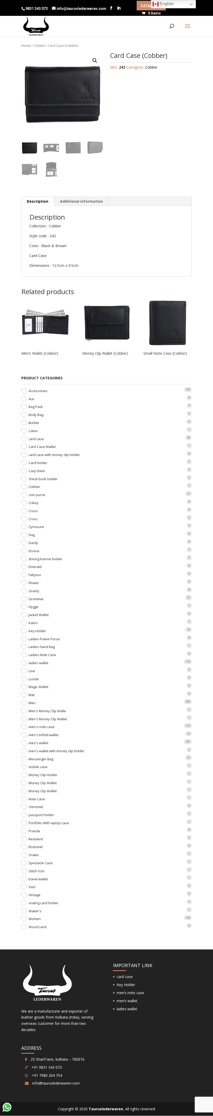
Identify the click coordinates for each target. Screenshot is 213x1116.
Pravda (34, 831)
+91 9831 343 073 (46, 1067)
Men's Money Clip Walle (47, 711)
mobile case (38, 766)
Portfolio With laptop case (49, 823)
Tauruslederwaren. (106, 1108)
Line (32, 671)
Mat (32, 694)
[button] (94, 60)
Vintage (35, 895)
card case (36, 439)
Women (35, 918)
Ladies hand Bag (42, 646)
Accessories (38, 390)
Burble (34, 422)
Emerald (35, 566)
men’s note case (130, 992)
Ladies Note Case (42, 654)
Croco (33, 511)
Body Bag (36, 414)
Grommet (36, 599)
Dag (32, 534)
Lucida (34, 679)
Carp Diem (37, 470)
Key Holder (37, 631)
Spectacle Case (41, 863)
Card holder (38, 462)
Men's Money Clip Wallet (48, 719)
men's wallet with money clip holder (56, 751)
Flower (34, 582)
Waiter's (35, 911)
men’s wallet (127, 1000)
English (166, 4)
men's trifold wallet (43, 734)
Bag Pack (36, 406)
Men (32, 703)
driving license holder (45, 559)
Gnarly (34, 591)
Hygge (33, 606)
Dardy (33, 542)
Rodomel (36, 846)
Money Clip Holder (43, 774)
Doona (34, 551)
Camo (33, 430)
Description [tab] (37, 201)
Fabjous (35, 574)
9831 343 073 (37, 8)
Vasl (32, 886)
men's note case (42, 726)
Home (26, 45)
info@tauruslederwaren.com (56, 1083)
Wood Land (37, 927)
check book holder (43, 479)
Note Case (37, 799)
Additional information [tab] (81, 201)
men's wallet (38, 743)
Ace (31, 399)
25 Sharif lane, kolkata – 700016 (57, 1059)
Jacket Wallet (39, 614)
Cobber (39, 45)
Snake (34, 855)
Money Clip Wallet (43, 783)
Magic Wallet (38, 686)
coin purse (37, 494)
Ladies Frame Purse (44, 639)
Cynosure (36, 526)
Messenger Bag (41, 759)
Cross (33, 519)
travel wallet (38, 879)
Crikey (33, 502)
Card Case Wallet (42, 446)
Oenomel (36, 806)
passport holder (41, 815)
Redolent (36, 839)
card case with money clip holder (54, 454)
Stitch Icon (36, 871)
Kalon (33, 622)
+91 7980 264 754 (46, 1075)
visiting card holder (43, 903)
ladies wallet (38, 663)
